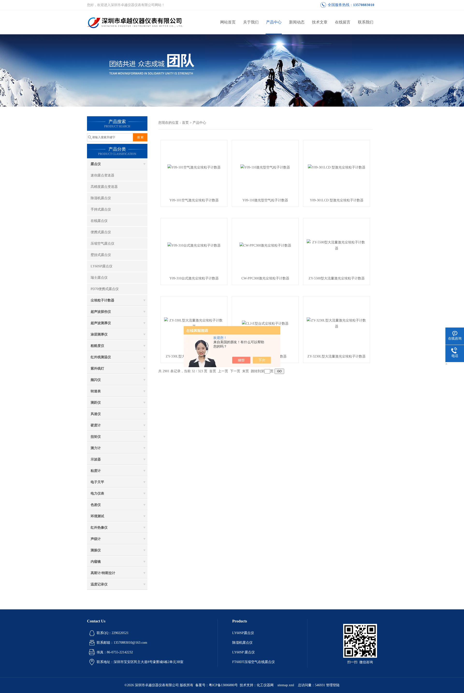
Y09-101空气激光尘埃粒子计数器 (194, 200)
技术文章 (319, 22)
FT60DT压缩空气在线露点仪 (253, 662)
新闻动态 (296, 22)
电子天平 (97, 482)
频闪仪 (96, 380)
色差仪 (96, 505)
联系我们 (365, 22)
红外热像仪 (99, 527)
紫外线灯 (97, 368)
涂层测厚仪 (99, 334)
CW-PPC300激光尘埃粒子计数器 (265, 278)
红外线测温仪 (101, 357)
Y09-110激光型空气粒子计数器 (265, 200)
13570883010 (363, 5)
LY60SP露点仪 (101, 266)
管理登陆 (333, 685)
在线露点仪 (99, 221)
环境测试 (97, 516)
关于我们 (251, 22)
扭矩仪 (96, 436)
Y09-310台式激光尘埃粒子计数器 (194, 278)
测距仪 (96, 402)
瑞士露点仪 (99, 277)
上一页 (223, 371)
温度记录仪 (99, 584)
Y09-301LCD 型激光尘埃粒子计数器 (336, 200)
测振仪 (96, 550)
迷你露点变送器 (102, 175)
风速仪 (96, 414)
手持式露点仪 (101, 209)
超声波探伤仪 (101, 312)
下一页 (235, 371)
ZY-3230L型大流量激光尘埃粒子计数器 (336, 356)
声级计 (96, 539)
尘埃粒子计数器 (102, 300)
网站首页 (228, 22)
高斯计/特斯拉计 (103, 573)
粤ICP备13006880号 (223, 685)
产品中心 (274, 22)
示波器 (96, 459)
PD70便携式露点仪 (105, 289)
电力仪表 (97, 493)
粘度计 (96, 471)
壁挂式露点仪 (101, 255)
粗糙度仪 (97, 346)
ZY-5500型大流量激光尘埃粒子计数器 (337, 278)
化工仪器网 (265, 685)
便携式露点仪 (101, 232)
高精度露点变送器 (104, 187)
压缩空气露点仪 (102, 243)
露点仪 (96, 164)
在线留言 (342, 22)
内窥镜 (96, 561)
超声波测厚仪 (101, 323)
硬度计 (96, 425)
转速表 (96, 391)
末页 (245, 371)
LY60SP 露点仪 (243, 652)
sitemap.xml (285, 685)
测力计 (96, 448)
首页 (185, 122)
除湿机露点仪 (101, 198)
